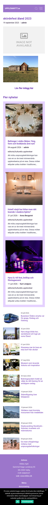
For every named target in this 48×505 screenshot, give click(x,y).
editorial (11, 151)
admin (24, 23)
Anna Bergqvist (26, 215)
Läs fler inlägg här (24, 88)
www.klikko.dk (26, 476)
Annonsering (24, 486)
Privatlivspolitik (27, 501)
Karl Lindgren (25, 284)
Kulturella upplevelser (23, 151)
